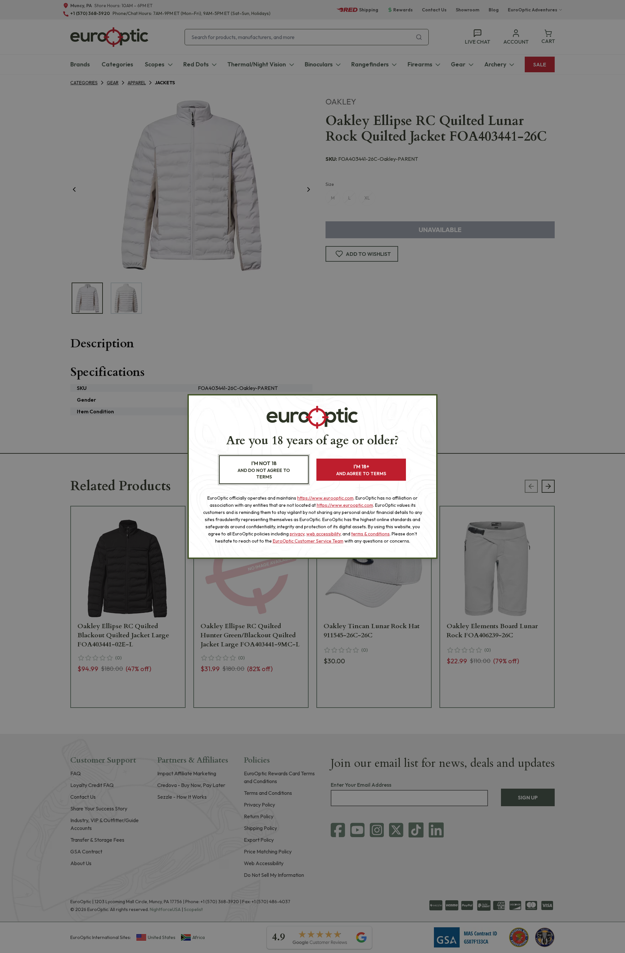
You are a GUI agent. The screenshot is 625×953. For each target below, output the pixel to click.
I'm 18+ (361, 469)
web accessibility (323, 534)
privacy (297, 534)
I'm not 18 (264, 470)
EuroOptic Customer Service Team (308, 541)
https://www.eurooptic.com (325, 498)
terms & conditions (370, 534)
